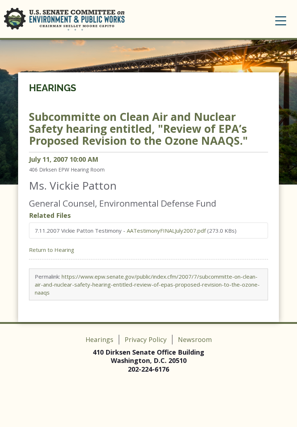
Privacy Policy (146, 339)
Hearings (52, 88)
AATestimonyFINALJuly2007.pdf (166, 230)
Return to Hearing (51, 249)
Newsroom (195, 339)
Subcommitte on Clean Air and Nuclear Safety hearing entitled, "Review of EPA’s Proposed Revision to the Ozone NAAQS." (138, 128)
